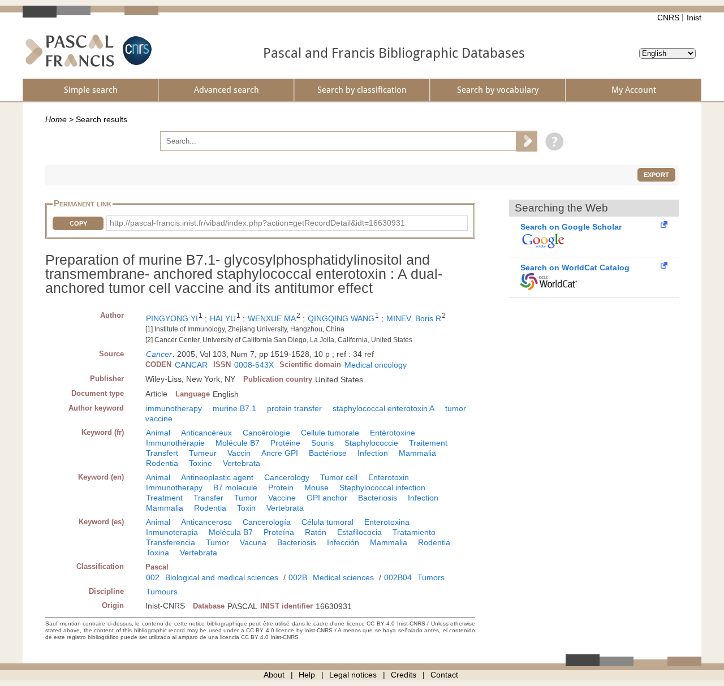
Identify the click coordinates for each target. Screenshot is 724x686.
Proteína (279, 532)
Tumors (431, 577)
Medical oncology (375, 364)
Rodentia (162, 463)
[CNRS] (135, 50)
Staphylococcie (371, 442)
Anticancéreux (206, 432)
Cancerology (286, 477)
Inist (694, 17)
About (274, 674)
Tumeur (203, 453)
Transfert (162, 453)
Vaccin (239, 453)
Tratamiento (414, 532)
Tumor (245, 497)
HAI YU (223, 318)
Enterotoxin (388, 477)
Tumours (162, 591)
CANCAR (191, 364)
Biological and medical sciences (221, 577)
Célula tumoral (327, 522)
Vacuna (253, 542)
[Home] (70, 50)
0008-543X (254, 364)
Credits (403, 674)
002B (297, 577)
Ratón (315, 532)
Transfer (208, 497)
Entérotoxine (392, 432)
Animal (158, 432)
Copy (78, 223)
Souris (322, 442)
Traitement (428, 442)
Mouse (316, 487)
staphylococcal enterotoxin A (383, 408)
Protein (281, 487)
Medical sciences (343, 577)
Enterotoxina (387, 522)
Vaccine (282, 497)
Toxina (157, 552)
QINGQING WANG (341, 318)
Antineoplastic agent (217, 477)
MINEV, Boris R (413, 318)
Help (307, 674)
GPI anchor (327, 497)
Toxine (200, 463)
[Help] (552, 140)
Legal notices (353, 674)
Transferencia (170, 542)
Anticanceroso (206, 522)
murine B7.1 (234, 408)
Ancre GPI (279, 453)
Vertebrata (241, 463)
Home (56, 119)
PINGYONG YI (172, 318)
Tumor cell (338, 477)
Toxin (246, 507)
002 (153, 577)
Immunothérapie (175, 442)
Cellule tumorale (330, 432)
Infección (343, 542)
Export (656, 174)
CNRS (668, 17)
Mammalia (417, 453)
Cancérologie (266, 432)
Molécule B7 (238, 442)
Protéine (285, 442)
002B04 (398, 577)
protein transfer (294, 408)
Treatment (164, 497)
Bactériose (328, 453)
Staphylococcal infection (382, 487)
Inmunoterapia (172, 532)
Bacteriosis (377, 497)
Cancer (159, 354)
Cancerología (267, 522)
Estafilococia (359, 532)
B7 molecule (235, 487)
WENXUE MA (272, 318)
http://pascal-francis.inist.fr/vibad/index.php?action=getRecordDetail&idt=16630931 (257, 222)
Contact (444, 674)
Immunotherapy (174, 487)
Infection (372, 453)
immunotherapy (174, 408)
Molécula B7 (231, 532)
